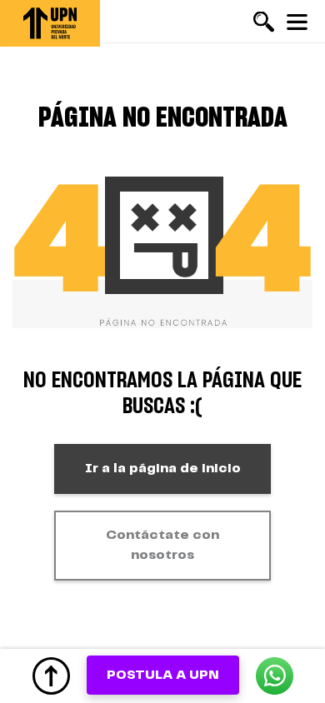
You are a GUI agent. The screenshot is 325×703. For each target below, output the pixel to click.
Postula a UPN (163, 675)
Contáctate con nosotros (162, 545)
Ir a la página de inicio (163, 468)
